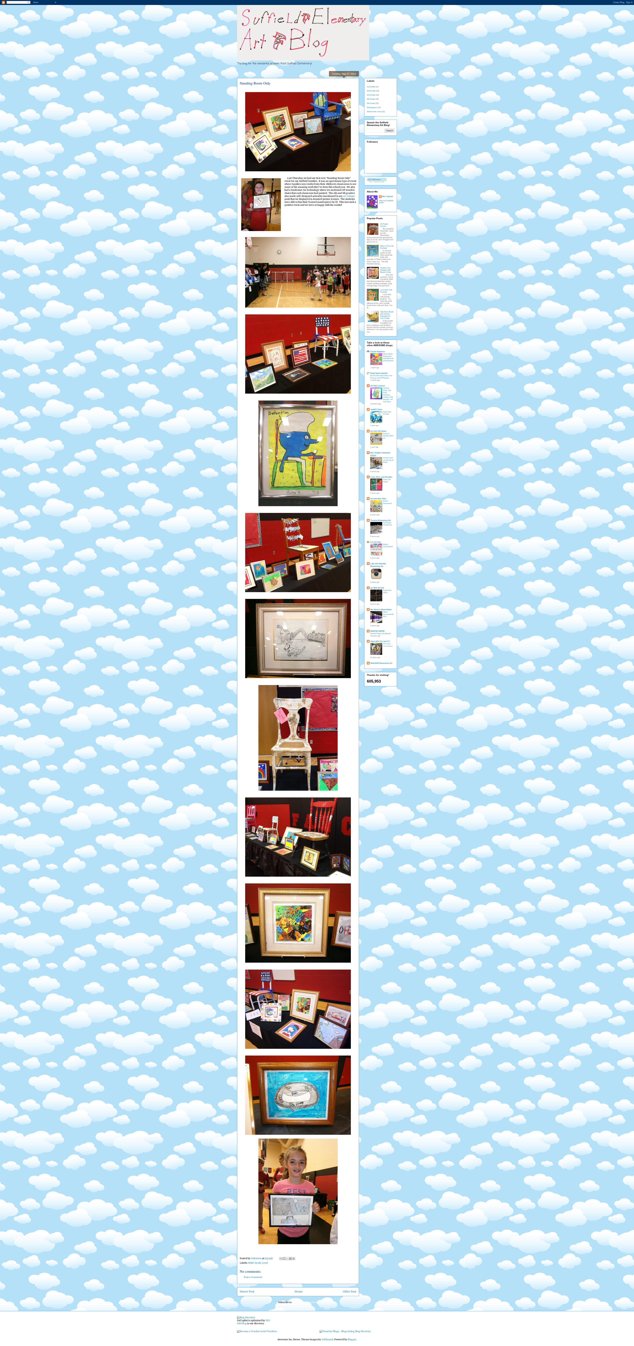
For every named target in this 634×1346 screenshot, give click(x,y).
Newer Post (247, 1291)
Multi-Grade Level (258, 1263)
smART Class (376, 409)
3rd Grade (371, 95)
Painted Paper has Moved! (380, 633)
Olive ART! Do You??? (380, 641)
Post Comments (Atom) (305, 1302)
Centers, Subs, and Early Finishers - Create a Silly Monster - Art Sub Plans (388, 394)
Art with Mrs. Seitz (378, 499)
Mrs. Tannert (387, 196)
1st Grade (371, 87)
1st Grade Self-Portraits (386, 291)
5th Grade (371, 103)
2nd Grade (371, 91)
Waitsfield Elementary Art (381, 663)
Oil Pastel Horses (384, 225)
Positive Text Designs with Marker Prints (385, 270)
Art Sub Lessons (377, 386)
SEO (267, 1320)
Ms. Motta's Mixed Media (380, 609)
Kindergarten (372, 107)
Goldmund (327, 1339)
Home (299, 1291)
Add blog (242, 1323)
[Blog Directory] (246, 1317)
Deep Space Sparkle (378, 373)
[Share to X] (287, 1258)
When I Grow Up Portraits (387, 247)
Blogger (352, 1339)
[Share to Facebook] (290, 1258)
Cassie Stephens (377, 352)
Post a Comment (253, 1277)
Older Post (349, 1291)
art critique (349, 196)
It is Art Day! (375, 542)
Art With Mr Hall (377, 588)
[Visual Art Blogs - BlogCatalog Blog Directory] (345, 1331)
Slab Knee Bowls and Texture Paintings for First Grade (387, 315)
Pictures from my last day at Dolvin (388, 460)
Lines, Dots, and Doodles (381, 477)
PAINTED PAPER (377, 631)
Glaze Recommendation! (388, 614)
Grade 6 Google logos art (388, 436)
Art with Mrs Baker (378, 431)
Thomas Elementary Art (380, 520)
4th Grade (371, 99)
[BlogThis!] (284, 1258)
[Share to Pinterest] (293, 1258)
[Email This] (281, 1258)
